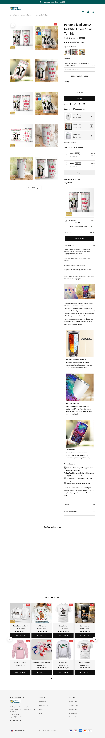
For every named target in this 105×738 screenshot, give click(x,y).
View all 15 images (34, 188)
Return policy (73, 713)
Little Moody (77, 115)
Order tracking (43, 705)
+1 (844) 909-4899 (15, 714)
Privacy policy (73, 702)
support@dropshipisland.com (19, 717)
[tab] (47, 581)
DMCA (41, 713)
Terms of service (74, 705)
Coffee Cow (76, 124)
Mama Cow (76, 134)
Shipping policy (73, 709)
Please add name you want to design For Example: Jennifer (76, 64)
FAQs (41, 709)
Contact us (42, 702)
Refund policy (73, 717)
